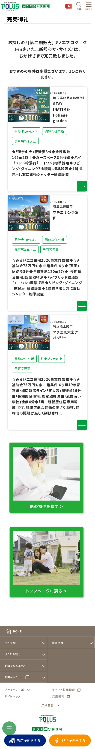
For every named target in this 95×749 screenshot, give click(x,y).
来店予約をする (28, 740)
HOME (17, 631)
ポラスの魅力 (13, 654)
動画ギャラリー (14, 677)
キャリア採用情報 (63, 690)
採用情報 (58, 696)
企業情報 (57, 642)
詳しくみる (82, 186)
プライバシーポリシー (19, 690)
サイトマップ (13, 696)
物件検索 (10, 642)
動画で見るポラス (15, 665)
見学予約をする (74, 740)
